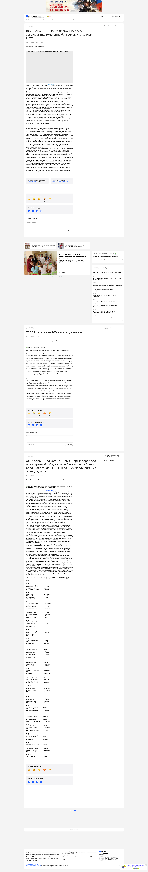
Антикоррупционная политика (32, 864)
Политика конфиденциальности (32, 866)
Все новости (108, 320)
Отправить (69, 230)
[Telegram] (37, 211)
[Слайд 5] (61, 276)
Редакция (69, 19)
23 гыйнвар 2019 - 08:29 (30, 336)
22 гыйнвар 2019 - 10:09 (30, 475)
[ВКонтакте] (29, 211)
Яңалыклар (30, 26)
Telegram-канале (32, 181)
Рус (102, 16)
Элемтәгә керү (46, 19)
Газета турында (56, 19)
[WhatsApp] (41, 211)
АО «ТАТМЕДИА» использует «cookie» (33, 865)
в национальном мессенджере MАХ (60, 181)
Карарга (136, 868)
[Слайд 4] (59, 276)
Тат (108, 16)
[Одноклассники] (33, 211)
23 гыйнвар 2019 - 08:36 (30, 42)
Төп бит (28, 19)
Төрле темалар (74, 829)
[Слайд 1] (52, 276)
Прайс (63, 19)
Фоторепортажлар (36, 19)
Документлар (76, 19)
